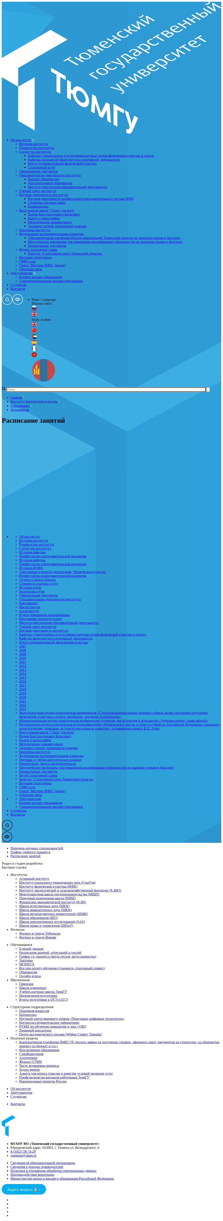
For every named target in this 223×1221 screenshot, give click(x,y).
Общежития (28, 972)
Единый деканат (31, 948)
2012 (22, 666)
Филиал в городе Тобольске (40, 933)
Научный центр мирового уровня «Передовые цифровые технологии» (71, 1019)
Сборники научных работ (47, 202)
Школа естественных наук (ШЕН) (44, 906)
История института (33, 144)
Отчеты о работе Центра (37, 579)
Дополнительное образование (50, 183)
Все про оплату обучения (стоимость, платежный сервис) (62, 968)
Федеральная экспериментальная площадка (51, 234)
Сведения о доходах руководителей (36, 1167)
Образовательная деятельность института (50, 175)
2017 (22, 685)
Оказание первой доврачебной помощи (57, 226)
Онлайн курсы (30, 976)
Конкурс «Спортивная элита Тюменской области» (65, 253)
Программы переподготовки (40, 619)
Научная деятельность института (43, 195)
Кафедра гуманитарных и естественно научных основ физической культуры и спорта (82, 634)
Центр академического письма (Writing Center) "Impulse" (61, 1034)
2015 (22, 677)
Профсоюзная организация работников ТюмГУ (54, 1077)
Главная (16, 397)
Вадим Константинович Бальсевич (54, 214)
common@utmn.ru (23, 1155)
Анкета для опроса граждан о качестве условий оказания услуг (66, 1073)
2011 (22, 662)
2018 (22, 689)
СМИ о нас (27, 261)
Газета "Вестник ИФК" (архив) (42, 265)
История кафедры (32, 552)
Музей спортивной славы (38, 249)
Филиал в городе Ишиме (37, 937)
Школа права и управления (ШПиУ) (46, 925)
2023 (22, 709)
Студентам (18, 285)
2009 (22, 654)
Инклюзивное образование (39, 1050)
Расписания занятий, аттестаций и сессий (50, 952)
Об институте (21, 140)
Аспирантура (29, 611)
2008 (22, 650)
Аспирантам (19, 409)
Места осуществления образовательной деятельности (67, 187)
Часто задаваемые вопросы (39, 1065)
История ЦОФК (31, 568)
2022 (22, 705)
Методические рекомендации (50, 222)
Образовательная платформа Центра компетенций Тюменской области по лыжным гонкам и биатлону (104, 238)
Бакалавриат (28, 603)
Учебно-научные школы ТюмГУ (43, 992)
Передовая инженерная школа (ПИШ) (47, 898)
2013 (22, 669)
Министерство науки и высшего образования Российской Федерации (62, 1178)
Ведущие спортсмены (35, 257)
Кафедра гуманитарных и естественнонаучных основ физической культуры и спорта (91, 155)
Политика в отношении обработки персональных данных (53, 1171)
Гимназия (26, 984)
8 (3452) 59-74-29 (23, 1151)
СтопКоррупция (31, 1054)
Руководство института (36, 148)
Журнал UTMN (30, 1062)
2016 (22, 681)
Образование (20, 406)
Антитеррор (28, 1058)
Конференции (38, 206)
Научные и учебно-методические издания (50, 760)
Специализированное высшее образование (51, 281)
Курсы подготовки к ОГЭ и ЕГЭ (43, 999)
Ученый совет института (37, 191)
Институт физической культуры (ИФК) (48, 886)
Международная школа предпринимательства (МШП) (59, 894)
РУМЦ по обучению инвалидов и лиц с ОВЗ (52, 1026)
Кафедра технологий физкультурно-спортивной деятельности (74, 159)
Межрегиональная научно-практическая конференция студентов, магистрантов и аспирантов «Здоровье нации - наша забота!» (113, 720)
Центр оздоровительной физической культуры (62, 163)
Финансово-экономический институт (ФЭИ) (52, 902)
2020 (22, 697)
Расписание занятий (25, 856)
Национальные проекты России (43, 1081)
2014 (22, 673)
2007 (22, 646)
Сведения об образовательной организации (42, 1163)
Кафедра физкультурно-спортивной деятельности (56, 638)
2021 (22, 701)
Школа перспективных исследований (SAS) (52, 922)
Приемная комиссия (34, 1011)
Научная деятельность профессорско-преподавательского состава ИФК (80, 198)
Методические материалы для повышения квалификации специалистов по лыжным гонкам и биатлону (105, 242)
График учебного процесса (30, 852)
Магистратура (29, 607)
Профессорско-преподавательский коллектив (52, 556)
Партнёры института (34, 230)
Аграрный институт (34, 878)
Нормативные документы (47, 245)
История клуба (30, 587)
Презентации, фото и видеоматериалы (47, 763)
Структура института (35, 152)
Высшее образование (43, 179)
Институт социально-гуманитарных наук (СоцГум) (57, 882)
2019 (22, 693)
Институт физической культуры (34, 401)
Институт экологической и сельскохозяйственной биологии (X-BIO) (70, 890)
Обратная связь (30, 269)
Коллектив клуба (31, 591)
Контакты (17, 289)
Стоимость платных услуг (38, 583)
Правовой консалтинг (35, 1030)
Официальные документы (38, 171)
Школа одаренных (32, 988)
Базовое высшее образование (40, 277)
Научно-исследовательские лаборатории (49, 1022)
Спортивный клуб (41, 167)
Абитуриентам (21, 273)
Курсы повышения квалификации (44, 615)
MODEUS (26, 964)
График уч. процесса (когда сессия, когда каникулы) (57, 956)
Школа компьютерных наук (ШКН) (45, 910)
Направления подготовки (38, 995)
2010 (22, 658)
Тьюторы (26, 960)
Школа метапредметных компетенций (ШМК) (53, 914)
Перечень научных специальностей (36, 848)
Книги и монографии (44, 218)
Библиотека (28, 1015)
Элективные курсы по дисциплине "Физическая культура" (63, 572)
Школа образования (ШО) (38, 918)
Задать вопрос (29, 1069)
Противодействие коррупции (32, 1174)
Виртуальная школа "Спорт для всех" (47, 210)
